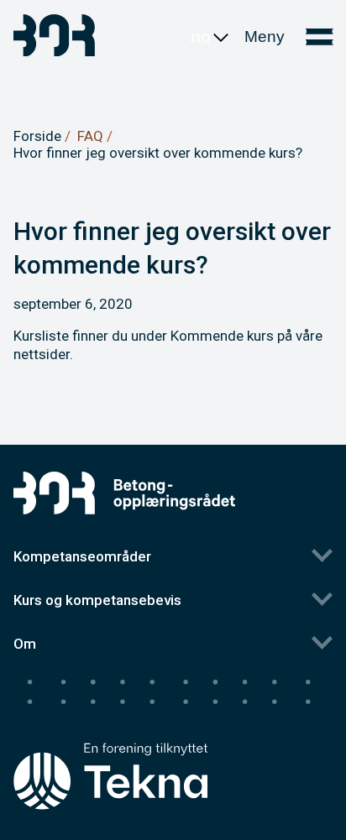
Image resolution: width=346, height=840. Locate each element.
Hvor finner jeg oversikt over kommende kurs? (157, 152)
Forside (37, 136)
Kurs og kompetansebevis (97, 600)
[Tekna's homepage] (110, 744)
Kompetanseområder (82, 556)
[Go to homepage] (55, 37)
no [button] (201, 36)
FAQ (90, 136)
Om (24, 643)
